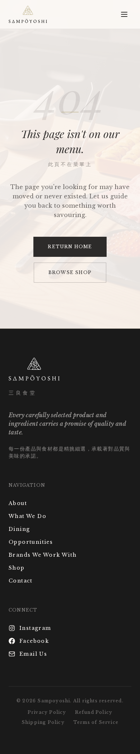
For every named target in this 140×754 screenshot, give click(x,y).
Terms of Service (95, 722)
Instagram (35, 628)
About (18, 503)
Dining (19, 529)
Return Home (70, 246)
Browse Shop (70, 272)
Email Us (33, 654)
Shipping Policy (43, 722)
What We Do (27, 516)
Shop (17, 568)
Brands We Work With (43, 555)
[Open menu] (124, 14)
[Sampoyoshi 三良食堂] (28, 14)
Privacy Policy (47, 712)
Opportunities (31, 542)
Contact (21, 581)
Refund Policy (94, 712)
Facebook (34, 641)
